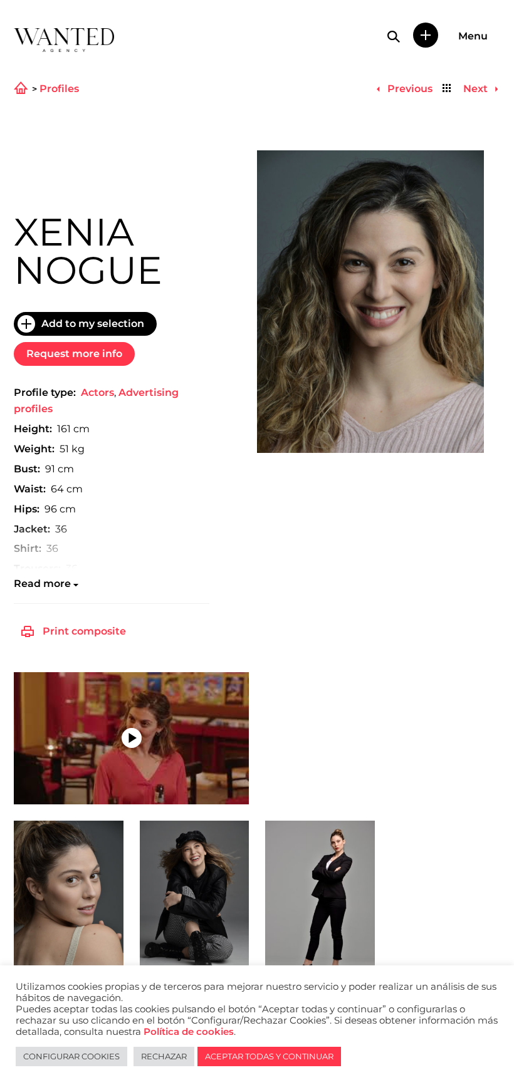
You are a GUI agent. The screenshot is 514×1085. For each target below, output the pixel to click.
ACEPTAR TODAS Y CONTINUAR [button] (269, 1056)
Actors (97, 392)
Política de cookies (189, 1031)
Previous (408, 89)
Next (476, 89)
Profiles (59, 89)
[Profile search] (393, 36)
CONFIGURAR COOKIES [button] (71, 1056)
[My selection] (425, 35)
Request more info (74, 354)
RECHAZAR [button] (164, 1056)
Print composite (84, 631)
